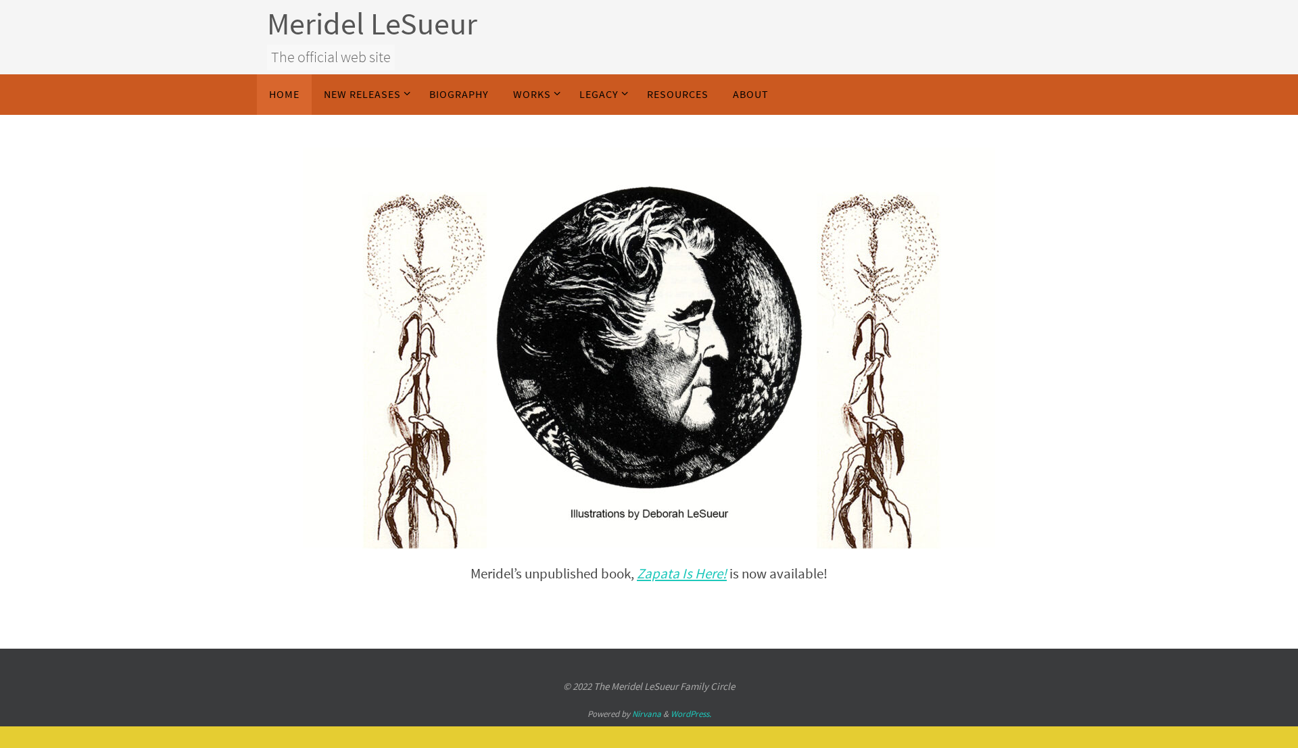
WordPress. (691, 714)
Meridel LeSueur (372, 23)
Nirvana (646, 714)
